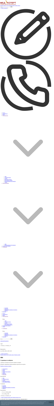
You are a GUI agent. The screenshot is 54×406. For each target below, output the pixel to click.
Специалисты (5, 113)
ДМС (6, 176)
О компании (5, 328)
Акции (6, 182)
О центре (6, 307)
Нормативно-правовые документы (11, 309)
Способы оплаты (8, 177)
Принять (51, 402)
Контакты (4, 311)
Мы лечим (4, 374)
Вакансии (6, 308)
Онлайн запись (17, 5)
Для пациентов (5, 316)
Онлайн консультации (6, 246)
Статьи (6, 178)
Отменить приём (11, 5)
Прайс (4, 114)
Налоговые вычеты (8, 179)
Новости (6, 310)
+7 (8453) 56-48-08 (3, 8)
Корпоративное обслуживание (10, 181)
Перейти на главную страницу (5, 366)
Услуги (4, 112)
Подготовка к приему (8, 180)
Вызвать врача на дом (4, 5)
